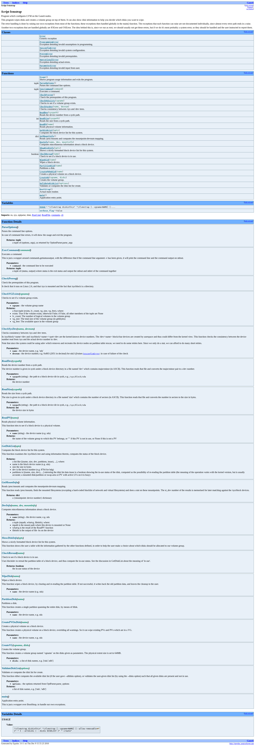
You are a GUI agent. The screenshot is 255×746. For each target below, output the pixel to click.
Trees (6, 2)
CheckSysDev (46, 107)
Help (25, 2)
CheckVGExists (47, 101)
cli (62, 215)
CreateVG (44, 177)
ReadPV (43, 124)
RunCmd (36, 215)
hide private (249, 5)
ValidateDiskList (49, 183)
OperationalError (49, 60)
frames (250, 7)
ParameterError (48, 66)
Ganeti (250, 2)
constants (55, 215)
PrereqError (46, 54)
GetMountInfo (47, 136)
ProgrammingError (49, 42)
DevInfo (44, 142)
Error (43, 36)
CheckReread (46, 154)
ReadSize (44, 118)
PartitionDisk (47, 166)
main (42, 195)
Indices (15, 2)
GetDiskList (46, 130)
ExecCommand (46, 89)
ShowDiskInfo (47, 148)
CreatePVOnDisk (48, 172)
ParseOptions (47, 83)
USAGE (43, 207)
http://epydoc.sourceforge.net (241, 743)
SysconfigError (48, 48)
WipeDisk (44, 160)
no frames (249, 9)
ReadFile (46, 215)
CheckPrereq (46, 95)
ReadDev (44, 112)
